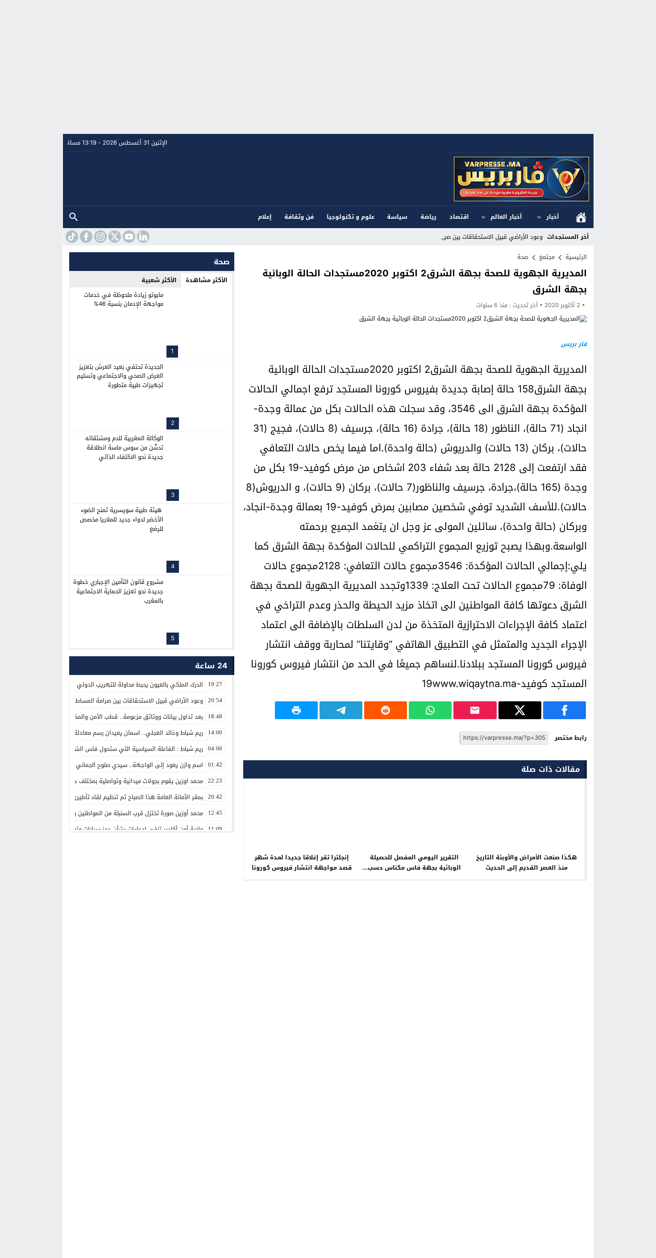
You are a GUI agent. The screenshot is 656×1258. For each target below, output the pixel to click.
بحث (73, 217)
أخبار (552, 216)
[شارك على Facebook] (564, 710)
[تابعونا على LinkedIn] (142, 236)
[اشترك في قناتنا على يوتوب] (128, 236)
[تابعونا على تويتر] (114, 236)
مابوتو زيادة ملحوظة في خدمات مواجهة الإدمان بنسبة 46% (123, 299)
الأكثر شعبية (159, 280)
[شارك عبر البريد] (475, 710)
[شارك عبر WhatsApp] (430, 710)
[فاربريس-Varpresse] (328, 179)
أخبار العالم (506, 216)
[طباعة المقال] (296, 710)
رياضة (428, 216)
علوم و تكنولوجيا (350, 216)
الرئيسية (581, 217)
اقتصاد (459, 216)
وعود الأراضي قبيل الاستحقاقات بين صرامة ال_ (484, 236)
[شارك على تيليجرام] (341, 710)
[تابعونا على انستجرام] (99, 236)
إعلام (265, 216)
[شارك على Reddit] (385, 710)
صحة (522, 256)
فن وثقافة (299, 216)
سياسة (397, 216)
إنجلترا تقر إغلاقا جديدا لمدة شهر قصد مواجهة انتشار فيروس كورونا (302, 862)
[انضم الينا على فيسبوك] (85, 236)
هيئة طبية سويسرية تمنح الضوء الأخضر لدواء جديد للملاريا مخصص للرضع (121, 519)
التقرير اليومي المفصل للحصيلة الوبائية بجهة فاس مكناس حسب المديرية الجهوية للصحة (414, 867)
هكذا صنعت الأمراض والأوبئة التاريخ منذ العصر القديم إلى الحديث (526, 862)
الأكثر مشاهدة (207, 280)
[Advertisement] (328, 66)
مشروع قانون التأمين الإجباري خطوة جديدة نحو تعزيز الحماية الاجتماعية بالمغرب (118, 591)
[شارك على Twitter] (520, 710)
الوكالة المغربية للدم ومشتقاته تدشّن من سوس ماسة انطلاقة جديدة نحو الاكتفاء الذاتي (124, 447)
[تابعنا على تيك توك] (71, 236)
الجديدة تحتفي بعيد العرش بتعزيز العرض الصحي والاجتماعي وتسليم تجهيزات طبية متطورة (120, 376)
